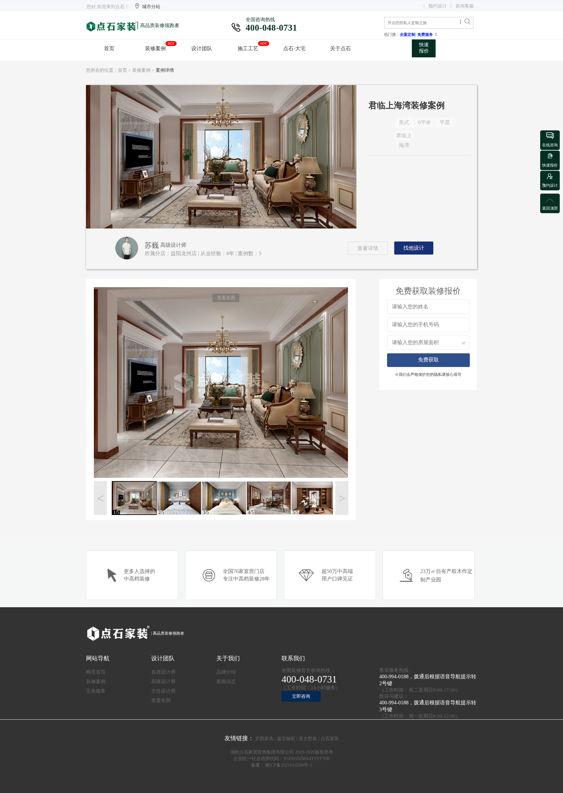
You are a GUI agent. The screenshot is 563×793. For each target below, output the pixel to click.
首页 (122, 70)
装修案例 (141, 70)
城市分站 (151, 6)
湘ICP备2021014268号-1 (288, 765)
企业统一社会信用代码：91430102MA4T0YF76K (281, 758)
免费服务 (426, 34)
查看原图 (226, 297)
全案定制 (408, 34)
